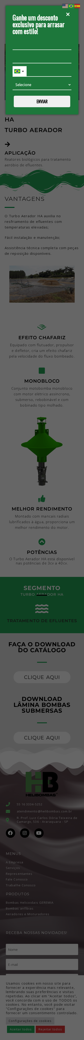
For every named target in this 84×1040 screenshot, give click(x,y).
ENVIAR (42, 101)
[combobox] (20, 71)
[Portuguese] (71, 5)
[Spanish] (77, 5)
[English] (65, 5)
